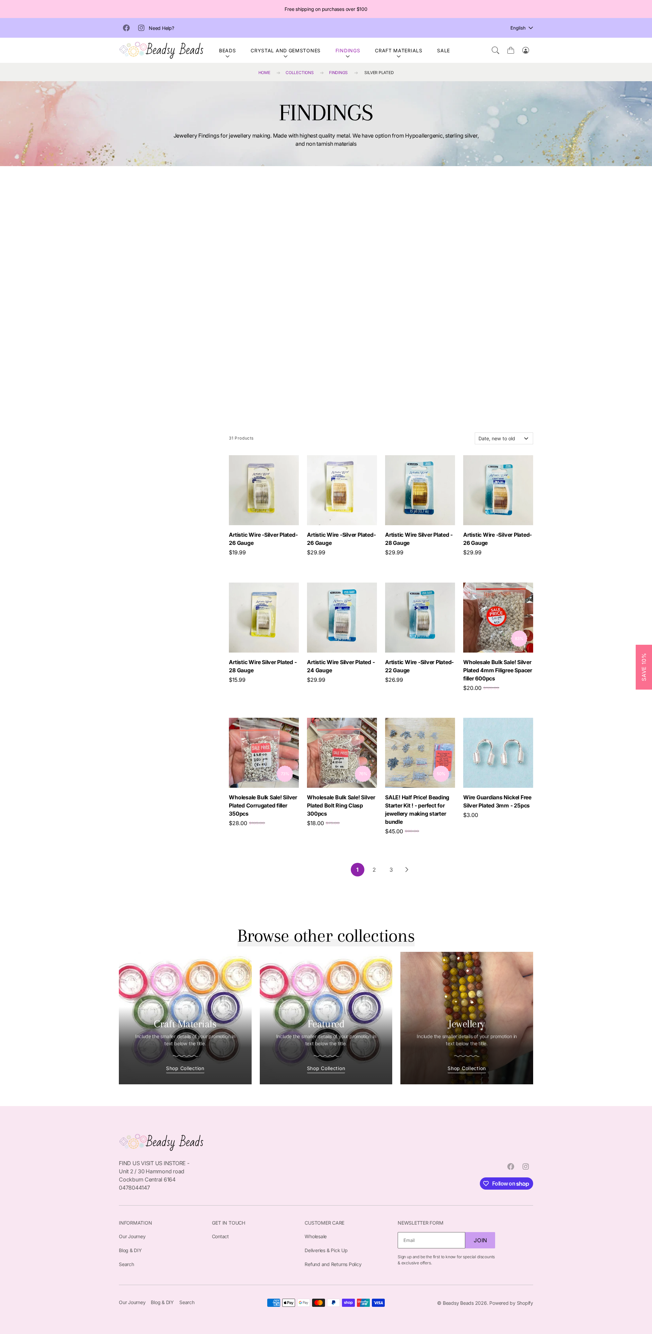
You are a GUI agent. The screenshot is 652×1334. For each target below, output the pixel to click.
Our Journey (132, 1236)
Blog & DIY (130, 1250)
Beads (227, 50)
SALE (443, 50)
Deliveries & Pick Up (326, 1250)
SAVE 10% (643, 667)
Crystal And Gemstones (286, 50)
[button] (495, 50)
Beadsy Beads (458, 1303)
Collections (299, 72)
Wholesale (316, 1236)
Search (126, 1264)
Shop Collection (185, 1068)
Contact (220, 1236)
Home (264, 72)
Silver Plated (379, 72)
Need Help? (161, 28)
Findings (348, 50)
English (518, 28)
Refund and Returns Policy (333, 1264)
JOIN (480, 1240)
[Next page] (406, 869)
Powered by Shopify (511, 1303)
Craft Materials (398, 50)
